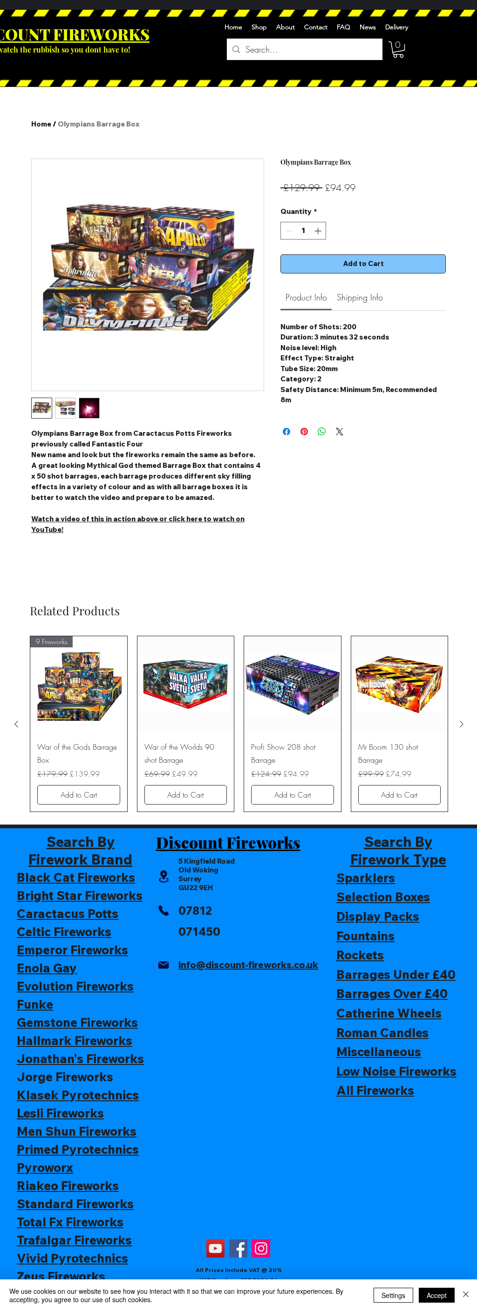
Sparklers (365, 877)
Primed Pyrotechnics (78, 1149)
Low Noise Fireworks (396, 1071)
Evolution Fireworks (75, 986)
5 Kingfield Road (206, 861)
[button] (398, 49)
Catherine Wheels (389, 1013)
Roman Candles (382, 1032)
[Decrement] (288, 231)
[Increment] (319, 231)
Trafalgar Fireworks (74, 1240)
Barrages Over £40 (392, 993)
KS (139, 34)
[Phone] (163, 911)
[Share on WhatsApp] (321, 431)
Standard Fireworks (75, 1203)
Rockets (360, 955)
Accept (437, 1295)
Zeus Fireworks (61, 1276)
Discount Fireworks (228, 842)
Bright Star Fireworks (80, 895)
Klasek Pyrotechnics (78, 1095)
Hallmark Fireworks (74, 1040)
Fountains (365, 936)
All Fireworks (375, 1090)
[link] (306, 297)
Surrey (190, 878)
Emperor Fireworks (72, 950)
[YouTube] (215, 1248)
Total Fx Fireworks (70, 1222)
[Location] (163, 876)
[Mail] (163, 965)
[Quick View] (185, 684)
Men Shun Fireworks (76, 1131)
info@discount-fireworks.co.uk (248, 965)
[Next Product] (461, 724)
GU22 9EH (195, 887)
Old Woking (198, 869)
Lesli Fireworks (60, 1113)
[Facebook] (238, 1248)
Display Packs (377, 916)
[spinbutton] (303, 231)
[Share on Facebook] (286, 431)
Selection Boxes (383, 897)
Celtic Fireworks (64, 931)
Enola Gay (47, 968)
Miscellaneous (378, 1051)
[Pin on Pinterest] (304, 431)
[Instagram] (261, 1248)
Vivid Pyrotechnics (72, 1258)
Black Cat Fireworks (76, 877)
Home (41, 124)
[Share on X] (339, 431)
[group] (239, 723)
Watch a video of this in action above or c (102, 518)
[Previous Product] (16, 724)
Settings (393, 1295)
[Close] (465, 1295)
